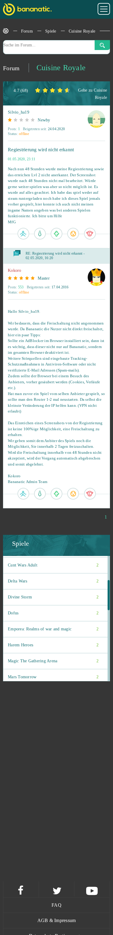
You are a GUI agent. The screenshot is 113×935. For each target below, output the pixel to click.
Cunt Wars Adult (53, 565)
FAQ (56, 905)
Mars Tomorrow (53, 677)
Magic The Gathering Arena (53, 661)
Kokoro (14, 270)
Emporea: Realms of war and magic (53, 629)
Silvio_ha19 (18, 112)
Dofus (53, 613)
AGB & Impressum (56, 920)
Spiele (50, 31)
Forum (27, 31)
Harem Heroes (53, 645)
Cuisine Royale (82, 31)
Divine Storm (53, 597)
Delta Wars (53, 581)
